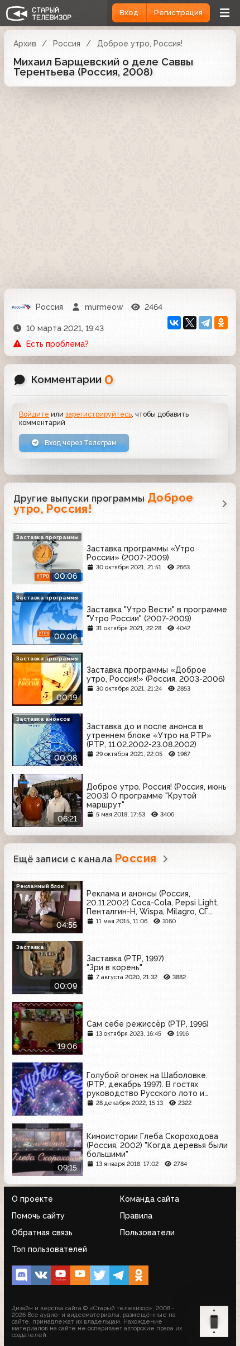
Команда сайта (149, 1198)
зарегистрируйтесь (98, 414)
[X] (189, 322)
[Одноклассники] (221, 322)
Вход (128, 12)
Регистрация (178, 12)
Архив (24, 43)
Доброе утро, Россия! (140, 43)
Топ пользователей (49, 1249)
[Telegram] (205, 322)
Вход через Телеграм (80, 442)
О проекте (32, 1198)
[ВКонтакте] (174, 322)
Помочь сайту (38, 1215)
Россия (66, 43)
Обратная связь (42, 1232)
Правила (136, 1215)
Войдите (34, 414)
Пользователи (147, 1232)
